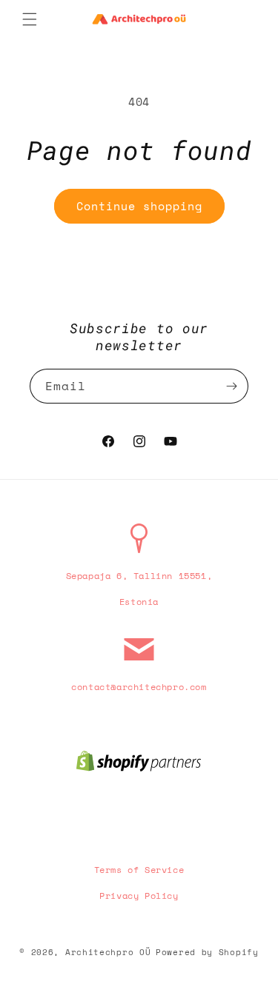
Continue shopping (139, 206)
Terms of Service (139, 869)
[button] (29, 19)
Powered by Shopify (207, 952)
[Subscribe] (231, 386)
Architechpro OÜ (108, 952)
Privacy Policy (138, 895)
